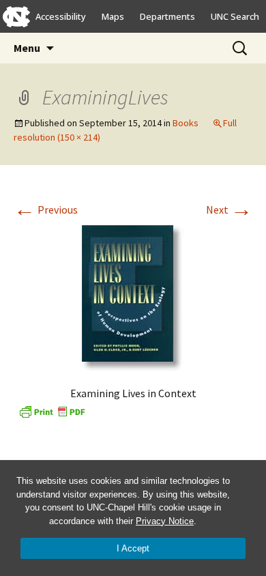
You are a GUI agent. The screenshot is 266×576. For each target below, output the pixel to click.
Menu (27, 48)
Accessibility (60, 16)
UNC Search (235, 16)
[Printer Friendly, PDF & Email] (52, 410)
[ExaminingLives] (133, 297)
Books (185, 123)
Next (229, 209)
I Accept (133, 548)
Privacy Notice (165, 521)
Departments (167, 16)
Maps (113, 16)
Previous (46, 209)
